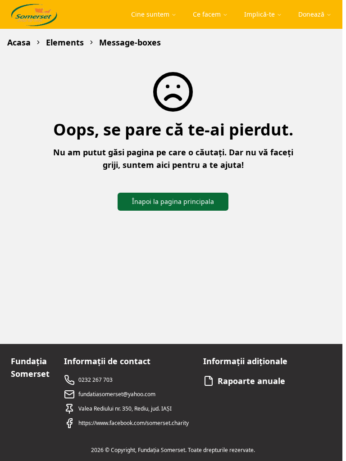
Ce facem (207, 14)
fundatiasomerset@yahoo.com (116, 394)
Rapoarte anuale (251, 380)
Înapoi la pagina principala (173, 201)
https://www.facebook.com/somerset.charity (133, 423)
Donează (311, 14)
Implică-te (259, 14)
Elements (65, 42)
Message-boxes (130, 42)
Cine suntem (150, 14)
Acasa (19, 42)
